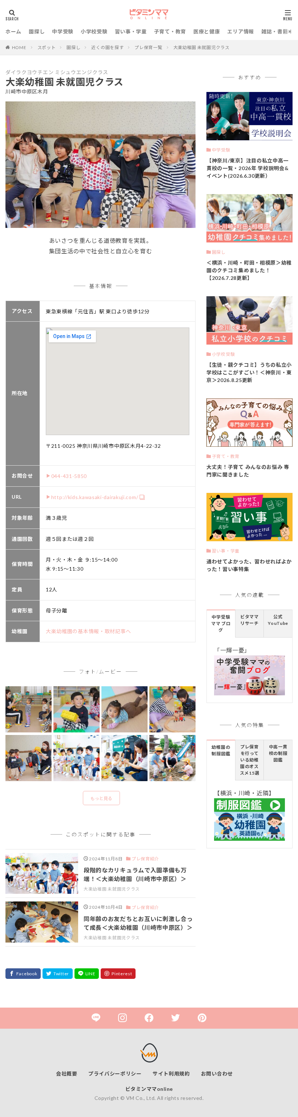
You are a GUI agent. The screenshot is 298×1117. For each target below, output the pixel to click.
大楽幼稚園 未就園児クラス (201, 47)
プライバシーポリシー (115, 1073)
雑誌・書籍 (274, 31)
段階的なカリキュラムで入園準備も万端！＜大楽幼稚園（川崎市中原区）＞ (135, 874)
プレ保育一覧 (148, 47)
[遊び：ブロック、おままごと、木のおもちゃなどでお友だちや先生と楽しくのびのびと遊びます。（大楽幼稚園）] (76, 709)
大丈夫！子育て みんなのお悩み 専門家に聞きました (247, 471)
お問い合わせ (217, 1073)
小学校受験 (94, 31)
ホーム (13, 31)
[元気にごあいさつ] (76, 758)
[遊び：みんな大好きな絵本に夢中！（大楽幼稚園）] (28, 709)
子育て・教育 (170, 31)
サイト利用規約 (171, 1073)
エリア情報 (240, 31)
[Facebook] (23, 973)
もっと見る (101, 798)
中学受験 (62, 31)
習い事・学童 (131, 31)
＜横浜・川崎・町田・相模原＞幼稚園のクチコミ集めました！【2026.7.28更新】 (249, 270)
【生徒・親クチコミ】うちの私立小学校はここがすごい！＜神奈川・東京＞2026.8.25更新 (249, 372)
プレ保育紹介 (145, 858)
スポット (46, 47)
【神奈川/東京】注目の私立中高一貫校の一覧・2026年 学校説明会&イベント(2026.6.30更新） (247, 168)
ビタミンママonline (149, 1089)
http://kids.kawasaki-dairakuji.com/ (94, 497)
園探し (37, 31)
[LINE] (86, 973)
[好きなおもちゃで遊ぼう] (124, 758)
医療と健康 (206, 31)
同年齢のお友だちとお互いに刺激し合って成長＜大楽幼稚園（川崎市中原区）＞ (138, 923)
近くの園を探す (107, 47)
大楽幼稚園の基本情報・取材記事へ (88, 631)
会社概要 (66, 1073)
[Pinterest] (118, 973)
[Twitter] (58, 973)
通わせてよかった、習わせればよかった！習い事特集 (249, 565)
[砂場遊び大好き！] (172, 758)
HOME (19, 47)
